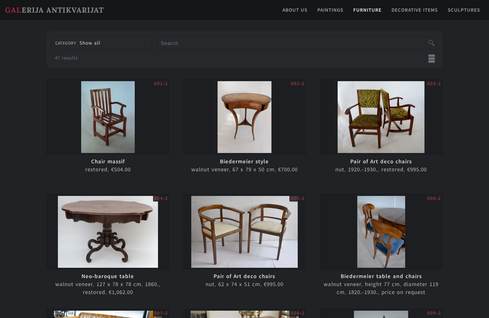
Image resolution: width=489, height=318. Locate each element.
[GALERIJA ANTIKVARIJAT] (244, 18)
